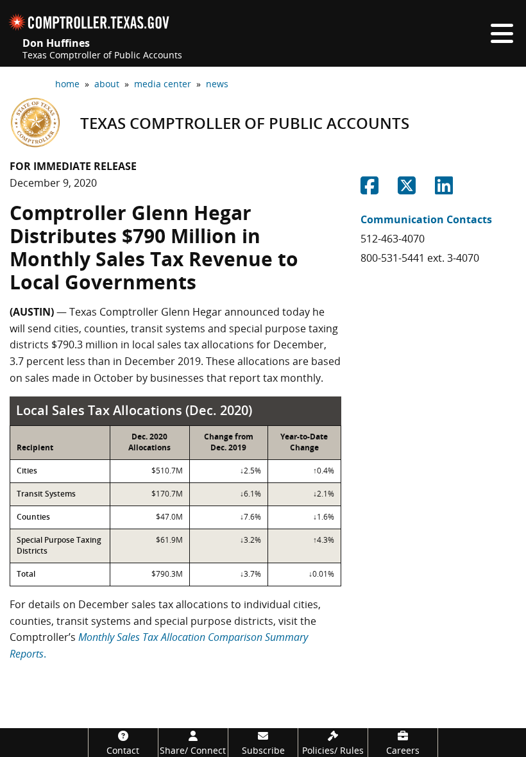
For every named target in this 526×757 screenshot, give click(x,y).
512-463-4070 (393, 239)
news (217, 84)
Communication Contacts (426, 219)
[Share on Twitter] (407, 189)
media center (162, 84)
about (106, 84)
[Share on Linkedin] (444, 189)
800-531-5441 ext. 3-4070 (420, 258)
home (67, 84)
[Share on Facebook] (369, 189)
